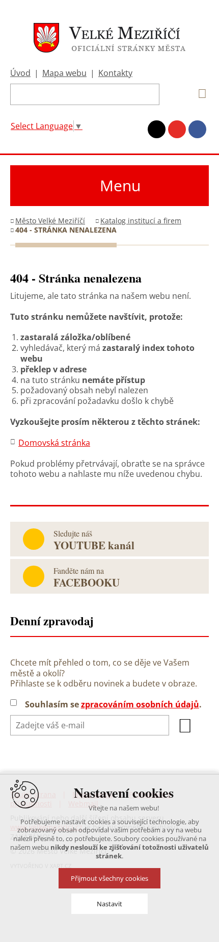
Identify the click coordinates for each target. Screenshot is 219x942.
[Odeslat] (185, 725)
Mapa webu (64, 73)
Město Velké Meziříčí (50, 220)
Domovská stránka (54, 442)
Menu (120, 185)
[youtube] (177, 129)
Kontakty (115, 73)
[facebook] (197, 129)
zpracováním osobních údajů (140, 704)
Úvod (20, 73)
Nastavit (109, 903)
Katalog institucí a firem (140, 220)
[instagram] (157, 129)
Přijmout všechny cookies (109, 878)
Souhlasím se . (113, 704)
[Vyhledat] (198, 94)
